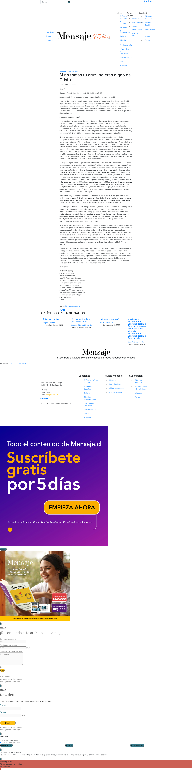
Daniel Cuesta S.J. (106, 323)
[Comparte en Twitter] (62, 310)
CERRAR (3, 549)
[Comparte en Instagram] (64, 310)
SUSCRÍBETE (13, 364)
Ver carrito (69, 745)
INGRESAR (23, 364)
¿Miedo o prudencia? (110, 319)
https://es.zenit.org (72, 306)
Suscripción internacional (11, 743)
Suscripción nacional (10, 740)
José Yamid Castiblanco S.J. (81, 325)
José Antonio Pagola (136, 342)
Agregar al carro (6, 745)
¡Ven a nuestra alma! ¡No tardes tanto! (80, 320)
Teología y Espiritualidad (69, 71)
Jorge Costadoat (48, 323)
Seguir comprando (137, 745)
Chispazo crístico (50, 319)
